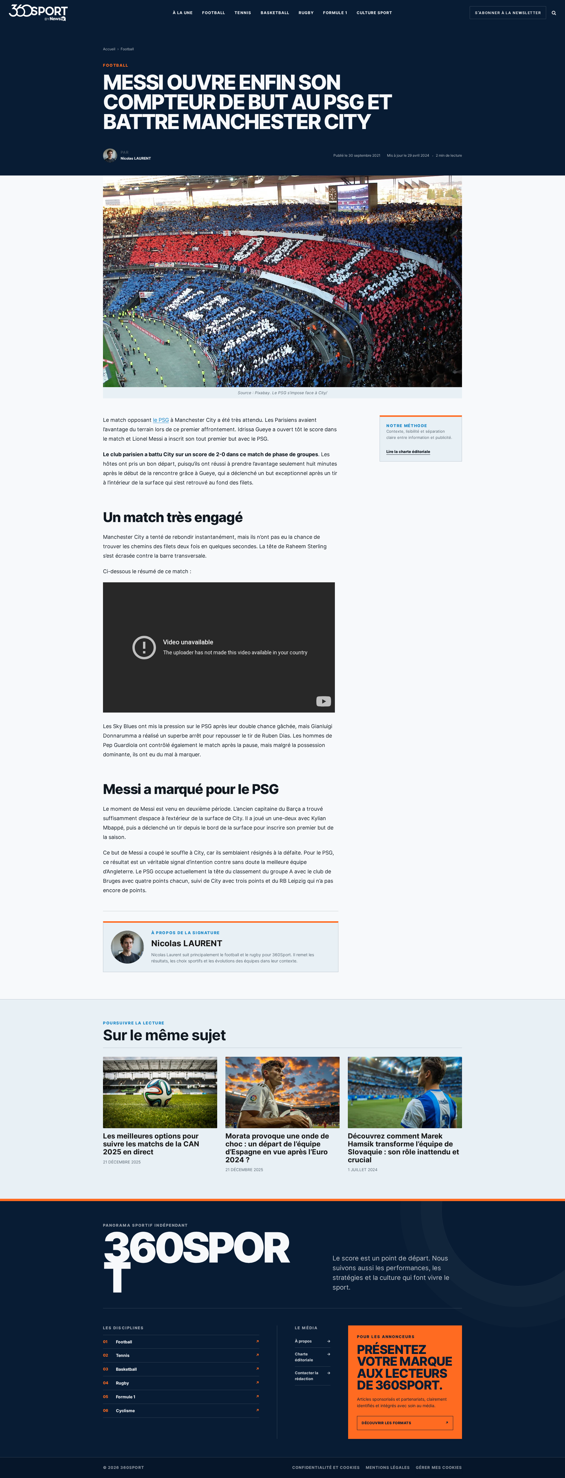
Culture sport (375, 12)
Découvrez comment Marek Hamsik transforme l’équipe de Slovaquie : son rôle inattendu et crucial (403, 1148)
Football (213, 12)
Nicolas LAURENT (186, 943)
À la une (183, 12)
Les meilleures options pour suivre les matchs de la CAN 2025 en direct (151, 1144)
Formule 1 (335, 12)
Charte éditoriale (312, 1357)
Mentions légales (388, 1467)
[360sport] (38, 12)
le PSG (161, 420)
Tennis (243, 12)
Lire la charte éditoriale (408, 451)
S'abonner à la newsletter (508, 13)
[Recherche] (553, 12)
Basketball (275, 12)
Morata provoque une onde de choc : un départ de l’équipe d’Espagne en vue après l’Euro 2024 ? (277, 1148)
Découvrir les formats (405, 1423)
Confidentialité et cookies (326, 1467)
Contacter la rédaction (312, 1375)
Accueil (109, 49)
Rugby (306, 12)
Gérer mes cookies (439, 1467)
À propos (312, 1341)
